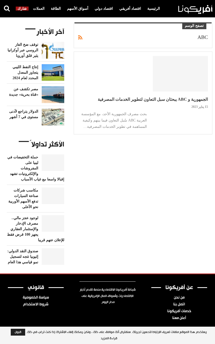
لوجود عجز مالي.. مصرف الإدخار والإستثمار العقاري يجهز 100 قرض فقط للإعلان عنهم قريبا (35, 229)
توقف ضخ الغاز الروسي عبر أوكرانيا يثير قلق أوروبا (23, 50)
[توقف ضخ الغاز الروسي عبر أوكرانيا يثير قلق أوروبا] (53, 50)
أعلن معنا (179, 318)
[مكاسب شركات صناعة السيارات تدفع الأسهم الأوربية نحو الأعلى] (53, 196)
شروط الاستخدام (36, 304)
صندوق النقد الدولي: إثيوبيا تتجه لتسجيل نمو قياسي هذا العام (22, 256)
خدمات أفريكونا (179, 311)
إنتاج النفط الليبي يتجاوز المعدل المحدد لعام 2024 (25, 72)
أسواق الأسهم (77, 9)
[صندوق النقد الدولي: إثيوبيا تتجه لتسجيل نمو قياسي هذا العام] (53, 256)
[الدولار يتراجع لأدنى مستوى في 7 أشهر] (53, 117)
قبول (18, 332)
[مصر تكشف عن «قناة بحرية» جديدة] (53, 94)
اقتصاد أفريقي (130, 9)
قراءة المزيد (109, 338)
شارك (22, 9)
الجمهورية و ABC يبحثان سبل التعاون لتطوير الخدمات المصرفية (153, 99)
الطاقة (56, 9)
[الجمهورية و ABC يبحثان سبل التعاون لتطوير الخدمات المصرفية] (180, 73)
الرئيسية (153, 9)
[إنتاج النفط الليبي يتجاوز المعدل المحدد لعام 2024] (53, 72)
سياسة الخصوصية (36, 298)
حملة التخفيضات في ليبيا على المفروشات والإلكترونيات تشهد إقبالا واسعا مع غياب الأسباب (35, 168)
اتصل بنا (179, 304)
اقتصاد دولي (104, 9)
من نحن (179, 298)
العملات (39, 9)
